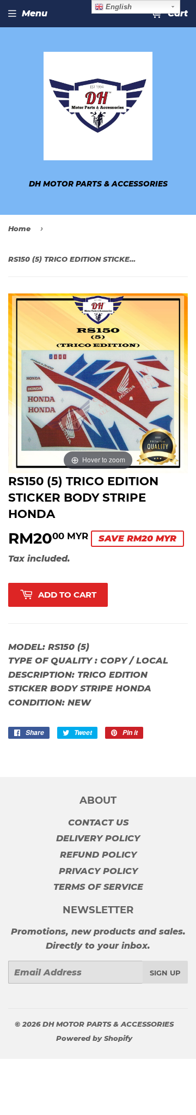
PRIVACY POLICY (98, 871)
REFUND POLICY (98, 854)
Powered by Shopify (94, 1038)
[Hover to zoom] (98, 382)
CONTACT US (98, 822)
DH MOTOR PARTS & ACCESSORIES (108, 1024)
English (117, 7)
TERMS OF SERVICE (98, 887)
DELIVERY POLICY (98, 838)
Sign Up (165, 972)
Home (19, 228)
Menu (34, 13)
